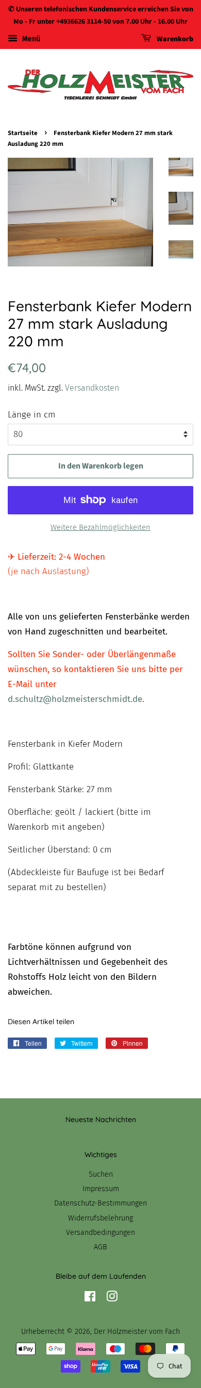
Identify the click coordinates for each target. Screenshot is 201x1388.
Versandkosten (92, 388)
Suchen (101, 1174)
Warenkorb (174, 39)
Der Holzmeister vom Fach (137, 1331)
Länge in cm (32, 414)
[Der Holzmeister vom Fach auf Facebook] (90, 1298)
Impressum (100, 1188)
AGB (100, 1246)
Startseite (23, 133)
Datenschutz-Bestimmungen (100, 1203)
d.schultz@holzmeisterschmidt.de (75, 699)
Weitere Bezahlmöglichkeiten (100, 527)
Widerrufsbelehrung (100, 1218)
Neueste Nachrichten (100, 1119)
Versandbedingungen (100, 1232)
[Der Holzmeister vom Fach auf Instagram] (112, 1298)
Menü (30, 39)
